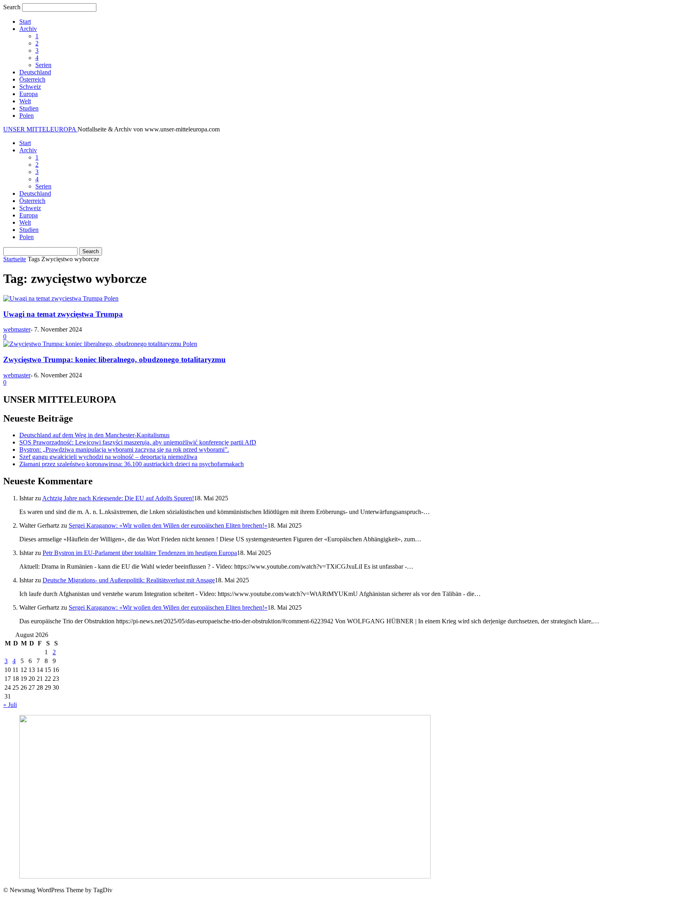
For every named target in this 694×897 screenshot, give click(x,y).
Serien (43, 64)
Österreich (32, 79)
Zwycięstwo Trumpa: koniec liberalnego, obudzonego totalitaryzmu (114, 359)
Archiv (28, 28)
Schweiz (30, 86)
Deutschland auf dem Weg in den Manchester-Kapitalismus (94, 435)
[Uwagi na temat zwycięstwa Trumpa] (53, 298)
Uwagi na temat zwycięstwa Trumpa (63, 314)
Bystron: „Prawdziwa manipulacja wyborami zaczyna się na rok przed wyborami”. (124, 449)
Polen (26, 115)
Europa (28, 93)
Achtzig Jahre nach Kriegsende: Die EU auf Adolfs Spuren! (118, 498)
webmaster (17, 329)
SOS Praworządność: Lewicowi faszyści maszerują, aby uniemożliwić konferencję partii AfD (137, 442)
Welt (25, 101)
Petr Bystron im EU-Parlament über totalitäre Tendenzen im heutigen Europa (140, 552)
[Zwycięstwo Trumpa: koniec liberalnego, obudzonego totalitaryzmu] (93, 343)
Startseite (14, 259)
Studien (29, 108)
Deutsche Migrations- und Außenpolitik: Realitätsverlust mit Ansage (129, 580)
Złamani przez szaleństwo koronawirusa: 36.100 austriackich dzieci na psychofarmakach (131, 464)
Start (25, 21)
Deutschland (35, 72)
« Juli (10, 704)
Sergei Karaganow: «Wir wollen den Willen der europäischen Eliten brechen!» (168, 525)
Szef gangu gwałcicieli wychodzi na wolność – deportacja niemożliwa (108, 456)
